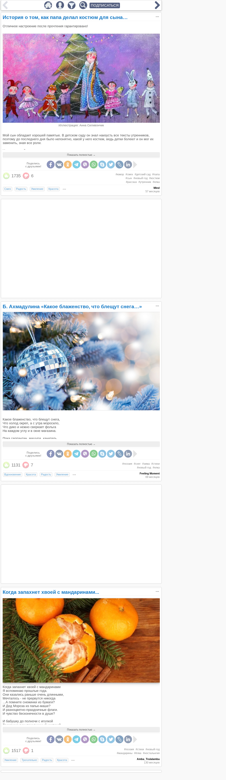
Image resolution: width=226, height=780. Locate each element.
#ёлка (137, 753)
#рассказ (131, 182)
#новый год (141, 178)
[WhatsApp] (94, 165)
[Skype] (102, 165)
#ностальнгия (151, 753)
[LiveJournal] (119, 165)
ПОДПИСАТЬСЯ (105, 5)
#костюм (154, 178)
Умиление (37, 189)
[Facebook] (51, 165)
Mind (157, 188)
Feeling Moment (150, 473)
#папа (156, 174)
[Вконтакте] (59, 165)
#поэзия (127, 463)
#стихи (155, 463)
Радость (21, 189)
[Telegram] (76, 165)
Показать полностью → (81, 154)
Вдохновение (12, 474)
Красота (53, 189)
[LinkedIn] (128, 165)
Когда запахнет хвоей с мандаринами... (51, 592)
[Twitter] (111, 165)
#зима (146, 463)
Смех (7, 189)
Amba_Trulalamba (148, 759)
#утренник (144, 182)
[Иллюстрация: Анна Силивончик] (81, 122)
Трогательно (29, 760)
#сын (129, 178)
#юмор (120, 174)
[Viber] (85, 165)
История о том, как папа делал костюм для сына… (65, 17)
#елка (156, 182)
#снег (137, 463)
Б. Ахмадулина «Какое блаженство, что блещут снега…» (72, 306)
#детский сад (143, 174)
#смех (129, 174)
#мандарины (125, 753)
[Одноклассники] (68, 165)
